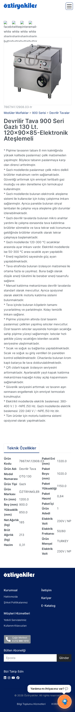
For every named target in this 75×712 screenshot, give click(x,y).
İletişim (46, 590)
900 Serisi (39, 112)
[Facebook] (18, 677)
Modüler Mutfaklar (16, 112)
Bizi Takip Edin (14, 671)
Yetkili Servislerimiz (15, 620)
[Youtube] (14, 677)
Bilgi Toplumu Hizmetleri (31, 704)
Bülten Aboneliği (15, 650)
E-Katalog (48, 605)
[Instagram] (10, 677)
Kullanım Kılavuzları (15, 625)
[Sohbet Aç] (65, 701)
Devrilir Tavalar (59, 112)
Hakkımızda (11, 596)
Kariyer (46, 598)
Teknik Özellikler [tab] (21, 448)
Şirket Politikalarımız (16, 602)
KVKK (54, 704)
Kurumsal (11, 590)
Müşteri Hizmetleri (17, 613)
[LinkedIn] (6, 677)
